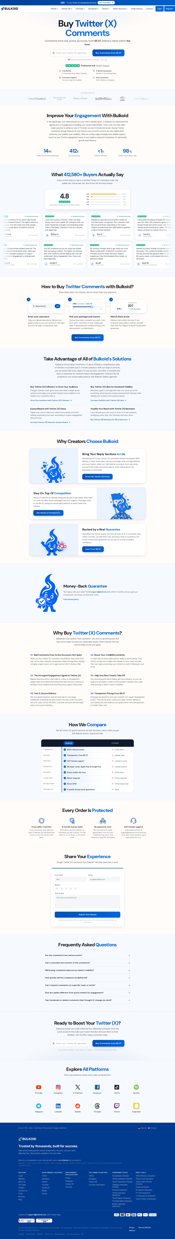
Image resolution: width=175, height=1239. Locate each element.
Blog (20, 1200)
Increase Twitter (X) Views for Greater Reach (49, 422)
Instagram (46, 1179)
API (82, 1234)
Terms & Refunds (144, 1227)
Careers (21, 1188)
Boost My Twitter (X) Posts (97, 476)
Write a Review (60, 1234)
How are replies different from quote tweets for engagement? (74, 993)
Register (169, 9)
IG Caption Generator (144, 1190)
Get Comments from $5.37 (87, 337)
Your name (59, 875)
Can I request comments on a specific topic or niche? (70, 985)
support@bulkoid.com (100, 592)
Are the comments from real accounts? (63, 955)
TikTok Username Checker (122, 1179)
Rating (57, 885)
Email (90, 875)
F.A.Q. (20, 1194)
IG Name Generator (119, 1190)
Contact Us (22, 1191)
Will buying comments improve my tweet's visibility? (69, 970)
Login (159, 9)
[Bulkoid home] (27, 1138)
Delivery (132, 1230)
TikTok (54, 9)
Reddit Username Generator (118, 1205)
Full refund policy (71, 599)
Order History (136, 9)
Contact (149, 9)
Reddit (44, 1191)
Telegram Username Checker (119, 1186)
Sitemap (21, 1234)
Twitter (45, 1182)
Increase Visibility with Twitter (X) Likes (107, 400)
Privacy (132, 1227)
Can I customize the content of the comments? (67, 963)
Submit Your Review (87, 914)
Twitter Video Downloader (146, 1199)
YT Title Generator (143, 1193)
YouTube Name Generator (122, 1201)
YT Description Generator (146, 1196)
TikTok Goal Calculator (144, 1179)
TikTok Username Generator (118, 1194)
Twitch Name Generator (121, 1198)
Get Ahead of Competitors (48, 513)
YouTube (80, 9)
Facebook (92, 9)
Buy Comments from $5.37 (108, 53)
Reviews (21, 1197)
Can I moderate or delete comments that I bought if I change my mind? (78, 1000)
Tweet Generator (142, 1187)
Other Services (119, 9)
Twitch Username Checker (122, 1182)
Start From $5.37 (93, 549)
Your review (59, 893)
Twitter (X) (66, 9)
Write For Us (49, 1234)
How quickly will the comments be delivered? (66, 978)
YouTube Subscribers (97, 1185)
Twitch (105, 9)
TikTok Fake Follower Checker (144, 1183)
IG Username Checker (120, 1176)
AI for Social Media (73, 1234)
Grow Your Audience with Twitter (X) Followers (50, 400)
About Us (22, 1182)
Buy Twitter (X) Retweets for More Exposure (109, 419)
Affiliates (40, 1234)
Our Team (22, 1185)
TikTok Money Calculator (145, 1176)
